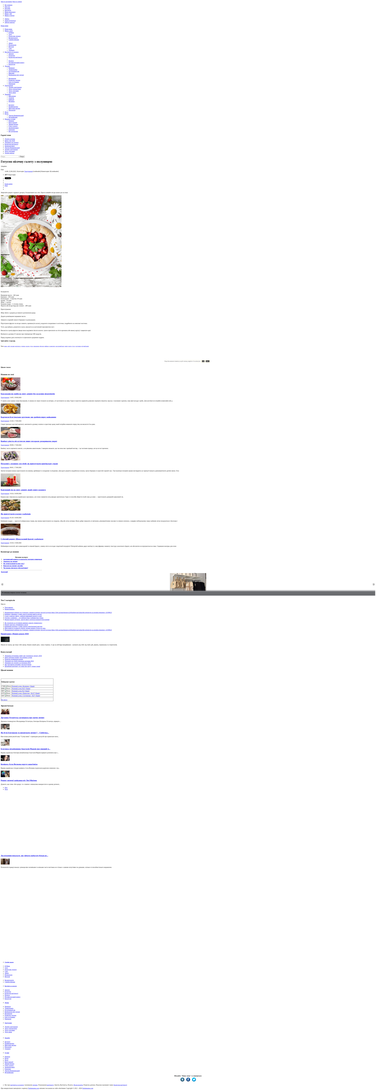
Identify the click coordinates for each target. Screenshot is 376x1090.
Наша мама (4, 26)
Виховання (12, 78)
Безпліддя (12, 64)
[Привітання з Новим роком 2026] (5, 641)
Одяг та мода (13, 126)
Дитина (7, 66)
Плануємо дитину (15, 36)
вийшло (47, 346)
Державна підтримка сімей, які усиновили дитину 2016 (23, 656)
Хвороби (8, 94)
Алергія (11, 98)
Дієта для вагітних (15, 89)
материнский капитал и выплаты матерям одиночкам (22, 559)
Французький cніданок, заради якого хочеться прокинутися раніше (27, 619)
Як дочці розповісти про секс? (13, 563)
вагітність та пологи (17, 1085)
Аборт (11, 43)
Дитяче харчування (15, 87)
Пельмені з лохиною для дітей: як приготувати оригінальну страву (29, 464)
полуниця (78, 346)
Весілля (11, 47)
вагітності (50, 1085)
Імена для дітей (10, 141)
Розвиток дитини (14, 80)
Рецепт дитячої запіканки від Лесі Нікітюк (19, 780)
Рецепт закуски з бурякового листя (16, 625)
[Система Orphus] (188, 362)
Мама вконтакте (10, 12)
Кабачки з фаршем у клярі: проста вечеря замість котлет (23, 614)
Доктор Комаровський (16, 115)
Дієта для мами (14, 91)
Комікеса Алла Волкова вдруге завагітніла (19, 764)
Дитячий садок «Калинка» (20, 686)
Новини (11, 121)
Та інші (7, 1053)
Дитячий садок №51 (18, 688)
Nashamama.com (33, 1088)
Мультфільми (13, 117)
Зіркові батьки (13, 124)
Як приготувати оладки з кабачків (16, 514)
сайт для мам (10, 346)
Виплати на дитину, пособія (13, 566)
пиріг (66, 346)
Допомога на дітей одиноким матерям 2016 (19, 661)
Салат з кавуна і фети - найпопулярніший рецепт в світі (23, 616)
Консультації (13, 122)
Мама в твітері (9, 15)
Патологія (12, 110)
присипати (36, 346)
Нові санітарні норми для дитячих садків (18, 657)
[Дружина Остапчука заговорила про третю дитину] (5, 714)
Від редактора (13, 131)
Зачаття (11, 54)
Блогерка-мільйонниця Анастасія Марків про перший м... (25, 749)
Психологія (12, 45)
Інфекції (11, 99)
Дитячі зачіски (9, 153)
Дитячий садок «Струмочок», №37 (23, 695)
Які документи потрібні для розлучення (18, 664)
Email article (8, 184)
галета (70, 346)
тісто (73, 346)
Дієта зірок (12, 92)
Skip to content (17, 1)
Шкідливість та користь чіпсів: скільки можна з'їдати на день (25, 628)
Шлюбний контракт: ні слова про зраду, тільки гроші (22, 666)
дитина (23, 346)
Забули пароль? (10, 22)
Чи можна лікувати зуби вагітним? (15, 568)
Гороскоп (12, 129)
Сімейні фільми (14, 39)
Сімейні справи (9, 962)
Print (6, 186)
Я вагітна (12, 55)
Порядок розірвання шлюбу (14, 659)
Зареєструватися (10, 20)
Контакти (8, 10)
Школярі (11, 73)
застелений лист (60, 346)
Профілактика (13, 107)
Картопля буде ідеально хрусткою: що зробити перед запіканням (28, 417)
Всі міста (4, 700)
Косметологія (13, 38)
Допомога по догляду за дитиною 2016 (18, 663)
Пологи (11, 61)
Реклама (7, 8)
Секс (10, 48)
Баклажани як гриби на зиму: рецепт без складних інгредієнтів (28, 394)
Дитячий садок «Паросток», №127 (23, 693)
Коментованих (9, 609)
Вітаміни (12, 101)
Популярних (9, 607)
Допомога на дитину (12, 142)
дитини (35, 1085)
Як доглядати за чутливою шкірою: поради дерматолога (23, 623)
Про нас (7, 7)
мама (5, 346)
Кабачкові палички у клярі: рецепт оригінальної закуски (23, 626)
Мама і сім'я (9, 31)
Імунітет (11, 105)
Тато (10, 34)
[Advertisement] (188, 941)
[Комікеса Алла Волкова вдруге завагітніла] (5, 760)
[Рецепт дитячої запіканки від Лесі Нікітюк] (5, 776)
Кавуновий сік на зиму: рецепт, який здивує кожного (23, 490)
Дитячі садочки (10, 139)
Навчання (12, 84)
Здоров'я (11, 50)
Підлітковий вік (14, 71)
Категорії (4, 572)
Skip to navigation (6, 1)
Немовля (11, 68)
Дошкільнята (13, 69)
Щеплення (12, 96)
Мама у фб (8, 14)
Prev (6, 787)
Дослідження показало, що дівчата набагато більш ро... (24, 856)
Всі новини (8, 5)
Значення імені (14, 128)
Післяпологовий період (16, 62)
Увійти (7, 19)
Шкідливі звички (14, 108)
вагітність (18, 346)
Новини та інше (10, 119)
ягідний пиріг (85, 346)
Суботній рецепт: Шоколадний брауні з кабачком (22, 539)
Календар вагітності (15, 57)
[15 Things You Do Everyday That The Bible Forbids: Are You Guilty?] (188, 582)
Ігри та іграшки (14, 82)
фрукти (42, 346)
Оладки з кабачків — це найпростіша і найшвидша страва (24, 618)
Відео (6, 114)
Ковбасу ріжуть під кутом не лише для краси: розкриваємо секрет (29, 441)
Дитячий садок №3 (18, 691)
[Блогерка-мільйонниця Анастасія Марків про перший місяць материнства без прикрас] (5, 745)
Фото (6, 112)
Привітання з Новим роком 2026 (15, 634)
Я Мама (11, 32)
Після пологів (78, 1085)
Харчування (9, 85)
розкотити (52, 346)
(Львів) (32, 686)
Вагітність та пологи (12, 52)
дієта (31, 346)
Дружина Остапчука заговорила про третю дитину (22, 718)
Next (6, 789)
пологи (27, 346)
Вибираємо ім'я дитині (16, 75)
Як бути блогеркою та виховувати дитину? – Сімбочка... (25, 733)
